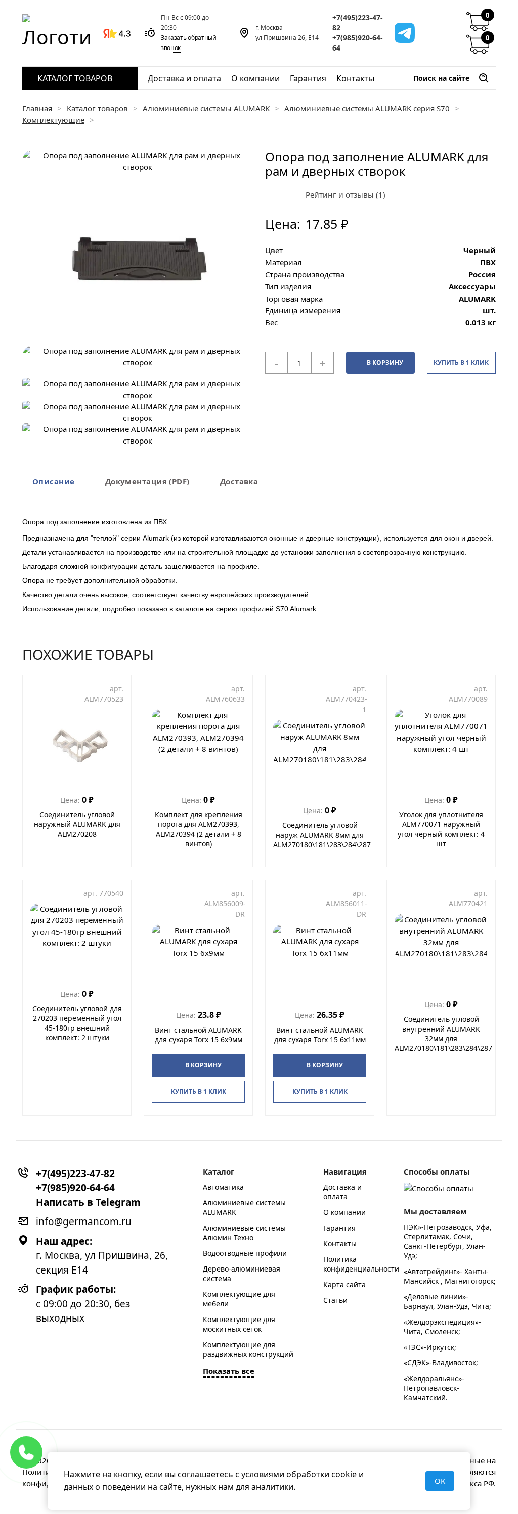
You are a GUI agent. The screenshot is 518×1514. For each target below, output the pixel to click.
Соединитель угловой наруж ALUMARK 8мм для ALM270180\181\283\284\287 (322, 834)
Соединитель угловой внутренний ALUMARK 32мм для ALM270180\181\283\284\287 (443, 1033)
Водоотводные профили (245, 1253)
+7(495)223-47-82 (357, 22)
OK (440, 1481)
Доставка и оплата (184, 78)
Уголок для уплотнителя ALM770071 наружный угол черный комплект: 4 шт (441, 829)
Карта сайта (344, 1284)
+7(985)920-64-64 (357, 43)
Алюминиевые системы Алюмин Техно (244, 1232)
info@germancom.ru (84, 1221)
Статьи (335, 1300)
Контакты (355, 78)
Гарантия (308, 78)
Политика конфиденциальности (361, 1264)
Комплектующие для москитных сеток (239, 1324)
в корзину (385, 362)
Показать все (228, 1370)
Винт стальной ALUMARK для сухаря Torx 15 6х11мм (320, 1034)
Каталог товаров (74, 78)
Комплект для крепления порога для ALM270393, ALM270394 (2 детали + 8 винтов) (198, 829)
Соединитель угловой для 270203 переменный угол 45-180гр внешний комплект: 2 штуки (77, 1023)
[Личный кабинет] (453, 32)
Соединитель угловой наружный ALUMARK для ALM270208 (77, 824)
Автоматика (223, 1187)
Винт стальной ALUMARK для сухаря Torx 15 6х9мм (198, 1034)
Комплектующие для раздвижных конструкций (248, 1349)
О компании (255, 78)
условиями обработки (285, 1474)
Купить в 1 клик (461, 362)
